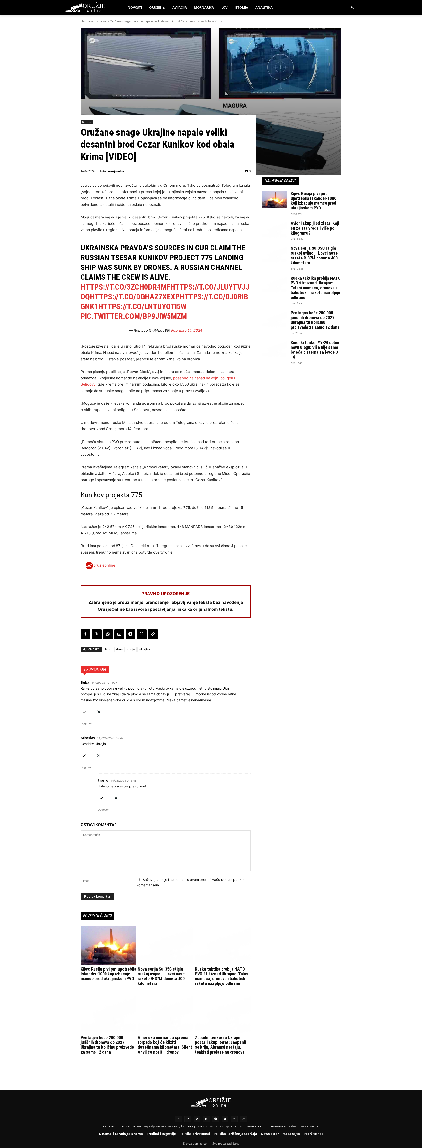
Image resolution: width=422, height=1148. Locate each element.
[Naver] (206, 1119)
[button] (353, 7)
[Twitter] (178, 1119)
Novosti (101, 21)
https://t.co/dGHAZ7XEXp (134, 296)
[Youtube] (225, 1119)
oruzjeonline (116, 171)
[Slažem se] (84, 711)
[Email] (119, 634)
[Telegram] (130, 634)
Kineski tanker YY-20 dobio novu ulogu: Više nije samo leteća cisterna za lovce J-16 (315, 350)
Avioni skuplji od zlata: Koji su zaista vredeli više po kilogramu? (315, 228)
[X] (97, 634)
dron (119, 649)
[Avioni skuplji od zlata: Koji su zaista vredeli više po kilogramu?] (274, 229)
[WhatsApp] (108, 634)
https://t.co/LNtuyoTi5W (142, 306)
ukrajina (144, 649)
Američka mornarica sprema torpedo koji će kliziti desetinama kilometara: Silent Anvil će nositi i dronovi (165, 1045)
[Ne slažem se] (99, 711)
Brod (108, 649)
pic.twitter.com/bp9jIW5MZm (134, 316)
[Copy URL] (153, 634)
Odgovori (87, 723)
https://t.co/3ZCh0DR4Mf (125, 286)
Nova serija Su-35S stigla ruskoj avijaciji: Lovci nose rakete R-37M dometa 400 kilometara (161, 976)
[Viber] (142, 634)
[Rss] (197, 1119)
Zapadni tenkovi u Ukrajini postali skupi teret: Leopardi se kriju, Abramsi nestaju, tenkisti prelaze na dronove (220, 1045)
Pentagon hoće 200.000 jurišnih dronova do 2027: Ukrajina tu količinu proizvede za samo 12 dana (107, 1045)
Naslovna (87, 21)
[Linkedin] (187, 1119)
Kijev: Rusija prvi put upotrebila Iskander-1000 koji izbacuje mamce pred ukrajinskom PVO (108, 973)
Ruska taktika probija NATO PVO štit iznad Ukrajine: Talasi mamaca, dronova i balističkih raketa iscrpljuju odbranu (222, 976)
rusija (131, 649)
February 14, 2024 (186, 330)
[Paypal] (243, 1119)
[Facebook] (85, 634)
